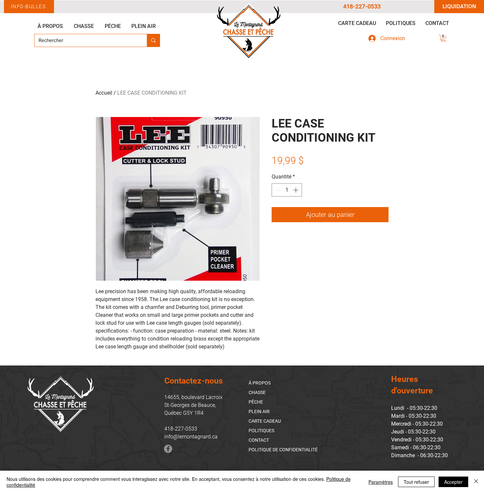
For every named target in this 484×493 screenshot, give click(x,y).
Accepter (453, 482)
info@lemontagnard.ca (191, 437)
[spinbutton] (287, 190)
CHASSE (257, 392)
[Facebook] (168, 449)
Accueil (103, 93)
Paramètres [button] (380, 482)
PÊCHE (256, 402)
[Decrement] (277, 190)
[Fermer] (476, 482)
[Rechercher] (153, 40)
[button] (443, 38)
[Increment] (296, 190)
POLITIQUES (261, 430)
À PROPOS (260, 383)
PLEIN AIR (259, 411)
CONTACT (259, 440)
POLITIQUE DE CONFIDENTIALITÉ (283, 449)
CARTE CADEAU (265, 421)
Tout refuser (416, 482)
